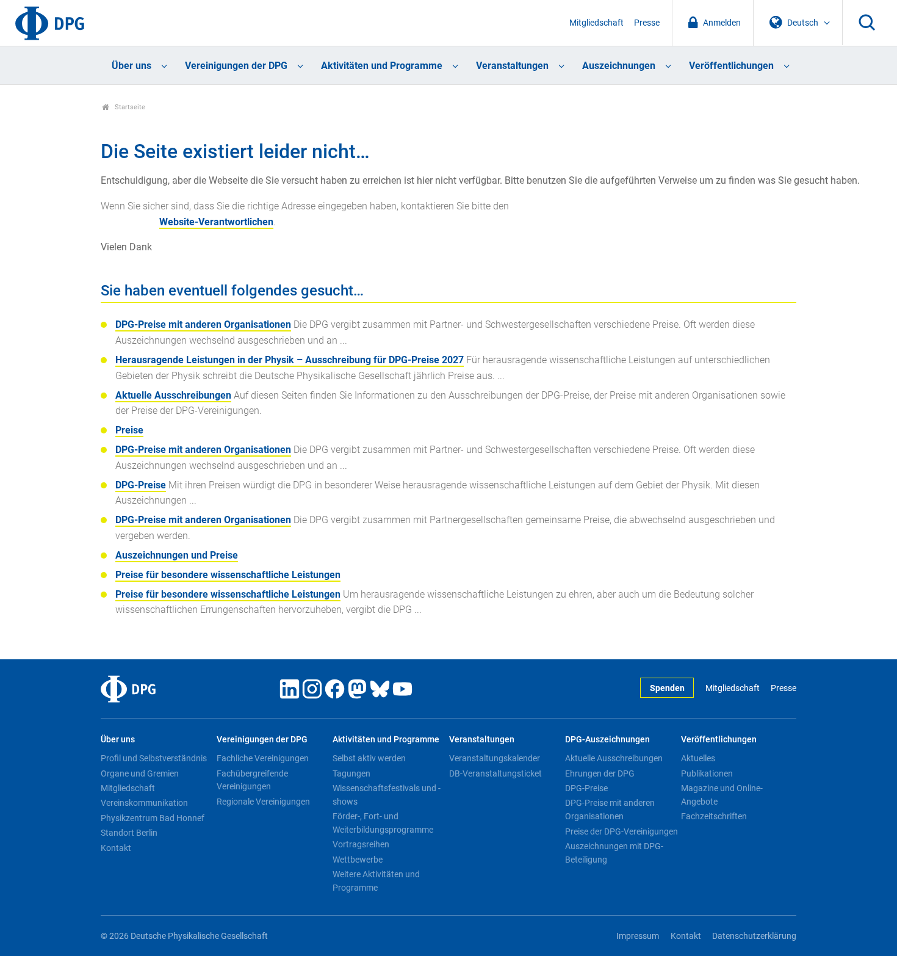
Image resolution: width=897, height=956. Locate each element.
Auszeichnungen (618, 65)
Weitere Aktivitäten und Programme (376, 881)
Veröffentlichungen (731, 65)
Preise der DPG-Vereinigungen (621, 831)
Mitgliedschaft (596, 23)
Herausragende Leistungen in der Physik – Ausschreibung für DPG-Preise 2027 (289, 360)
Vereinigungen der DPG (236, 65)
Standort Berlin (129, 833)
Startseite (129, 107)
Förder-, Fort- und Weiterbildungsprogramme (383, 823)
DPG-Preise (140, 485)
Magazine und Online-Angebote (722, 794)
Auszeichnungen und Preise (176, 555)
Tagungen (351, 773)
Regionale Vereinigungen (263, 801)
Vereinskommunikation (144, 803)
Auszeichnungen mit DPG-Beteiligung (614, 852)
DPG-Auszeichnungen (607, 739)
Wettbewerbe (358, 859)
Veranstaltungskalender (494, 758)
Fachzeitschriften (714, 816)
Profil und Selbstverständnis (154, 758)
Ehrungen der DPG (600, 773)
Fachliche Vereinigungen (263, 758)
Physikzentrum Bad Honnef (152, 818)
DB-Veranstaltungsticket (495, 773)
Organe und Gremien (140, 773)
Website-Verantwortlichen (216, 222)
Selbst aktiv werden (369, 758)
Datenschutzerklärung (754, 936)
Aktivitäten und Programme (381, 65)
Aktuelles (698, 758)
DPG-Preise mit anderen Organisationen (203, 324)
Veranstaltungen (512, 65)
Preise (129, 430)
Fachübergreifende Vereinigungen (252, 780)
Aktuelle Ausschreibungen (173, 395)
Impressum (637, 936)
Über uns (131, 65)
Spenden (667, 688)
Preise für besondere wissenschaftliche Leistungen (227, 575)
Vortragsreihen (361, 844)
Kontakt (116, 848)
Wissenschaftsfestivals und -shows (387, 794)
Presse (647, 23)
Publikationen (707, 773)
